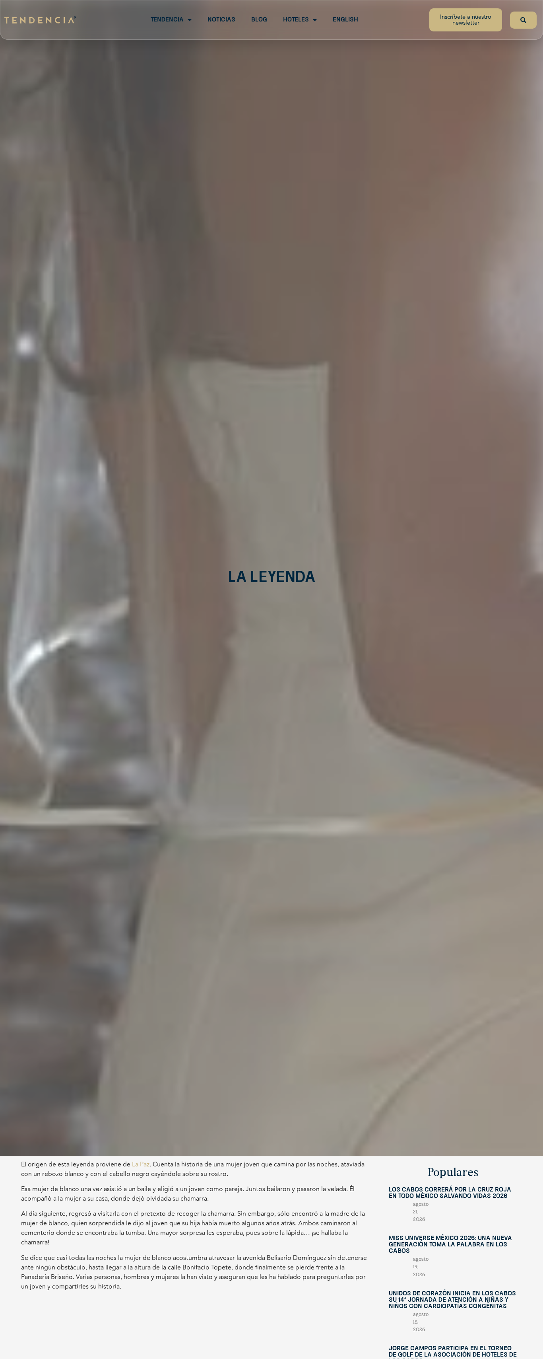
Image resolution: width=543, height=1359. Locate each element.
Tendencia (167, 20)
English (345, 20)
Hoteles (296, 20)
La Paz (139, 1164)
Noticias (221, 20)
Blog (259, 20)
